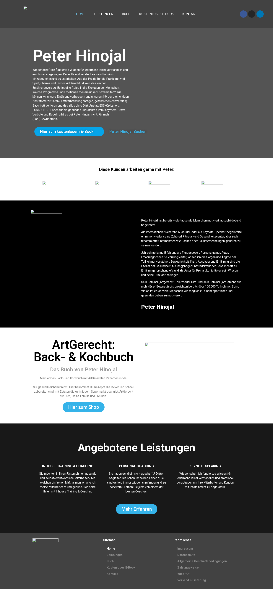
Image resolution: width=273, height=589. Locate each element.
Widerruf (183, 574)
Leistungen (103, 14)
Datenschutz (186, 555)
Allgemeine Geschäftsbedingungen (202, 561)
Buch (126, 14)
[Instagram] (251, 14)
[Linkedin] (260, 14)
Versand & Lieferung (191, 580)
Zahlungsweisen (188, 567)
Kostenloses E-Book (156, 14)
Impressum (185, 548)
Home (80, 14)
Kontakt (189, 14)
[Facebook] (243, 14)
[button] (69, 131)
